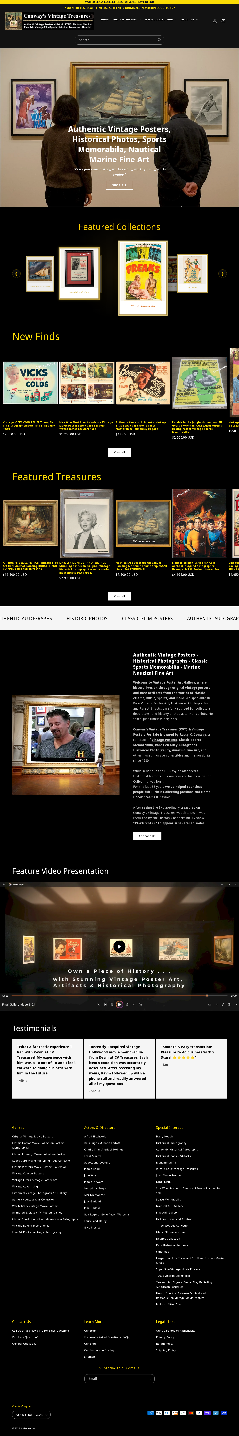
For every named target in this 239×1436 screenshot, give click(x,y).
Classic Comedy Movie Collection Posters (39, 1154)
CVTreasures (28, 1428)
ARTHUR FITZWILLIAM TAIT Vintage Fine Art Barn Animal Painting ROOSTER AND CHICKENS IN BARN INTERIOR (30, 566)
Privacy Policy (165, 1337)
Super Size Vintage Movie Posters (178, 1269)
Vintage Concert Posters (28, 1173)
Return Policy (164, 1343)
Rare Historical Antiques (172, 1245)
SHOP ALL (119, 185)
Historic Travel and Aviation (174, 1219)
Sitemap (89, 1356)
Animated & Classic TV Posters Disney (37, 1213)
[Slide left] (8, 381)
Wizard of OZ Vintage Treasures (177, 1169)
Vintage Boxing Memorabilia (31, 1226)
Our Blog (90, 1343)
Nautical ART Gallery (169, 1206)
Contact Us (147, 836)
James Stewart (93, 1182)
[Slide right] (230, 381)
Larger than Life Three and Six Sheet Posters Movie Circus (190, 1260)
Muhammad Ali (166, 1162)
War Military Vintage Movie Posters (35, 1206)
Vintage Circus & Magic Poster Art (34, 1180)
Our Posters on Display (99, 1350)
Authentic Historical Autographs (177, 1149)
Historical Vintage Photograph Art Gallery (39, 1193)
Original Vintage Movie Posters (32, 1136)
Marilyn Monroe (94, 1195)
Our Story (90, 1330)
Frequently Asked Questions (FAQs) (107, 1337)
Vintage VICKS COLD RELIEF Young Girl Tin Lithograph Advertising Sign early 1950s (29, 426)
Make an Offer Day (168, 1304)
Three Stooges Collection (172, 1226)
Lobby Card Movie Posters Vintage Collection (42, 1160)
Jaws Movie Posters (169, 1175)
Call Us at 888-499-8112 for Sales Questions (41, 1330)
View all (119, 452)
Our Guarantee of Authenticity (175, 1330)
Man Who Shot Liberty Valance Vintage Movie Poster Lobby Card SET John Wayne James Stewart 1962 (86, 426)
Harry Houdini (165, 1136)
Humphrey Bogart (96, 1188)
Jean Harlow (92, 1208)
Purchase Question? (25, 1337)
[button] (126, 20)
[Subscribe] (150, 1378)
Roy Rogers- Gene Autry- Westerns (107, 1214)
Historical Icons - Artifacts (173, 1156)
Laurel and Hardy (95, 1221)
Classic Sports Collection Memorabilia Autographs (45, 1219)
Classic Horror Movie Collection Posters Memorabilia (38, 1145)
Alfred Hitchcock (95, 1136)
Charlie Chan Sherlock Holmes (103, 1149)
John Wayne (91, 1175)
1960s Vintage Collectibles (173, 1276)
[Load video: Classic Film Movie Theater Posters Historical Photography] (119, 946)
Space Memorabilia (168, 1199)
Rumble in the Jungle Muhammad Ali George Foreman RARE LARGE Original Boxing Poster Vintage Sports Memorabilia (197, 427)
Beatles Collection (168, 1238)
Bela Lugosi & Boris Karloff (102, 1143)
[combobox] (119, 40)
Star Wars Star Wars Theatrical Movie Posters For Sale (188, 1191)
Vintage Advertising (25, 1186)
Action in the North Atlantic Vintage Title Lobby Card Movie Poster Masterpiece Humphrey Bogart (141, 426)
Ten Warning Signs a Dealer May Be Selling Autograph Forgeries (184, 1284)
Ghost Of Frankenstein (171, 1232)
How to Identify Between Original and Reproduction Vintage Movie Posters (181, 1295)
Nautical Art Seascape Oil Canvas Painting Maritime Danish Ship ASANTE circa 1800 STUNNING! (142, 566)
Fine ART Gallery (167, 1213)
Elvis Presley (92, 1227)
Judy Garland (92, 1201)
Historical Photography (171, 1143)
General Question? (24, 1343)
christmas (162, 1251)
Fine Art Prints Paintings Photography (37, 1232)
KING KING (163, 1182)
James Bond (92, 1169)
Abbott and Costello (97, 1162)
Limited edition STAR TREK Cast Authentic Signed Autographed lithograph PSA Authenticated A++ (195, 566)
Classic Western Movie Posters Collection (39, 1167)
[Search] (159, 40)
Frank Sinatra (92, 1156)
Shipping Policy (166, 1350)
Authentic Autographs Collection (33, 1199)
